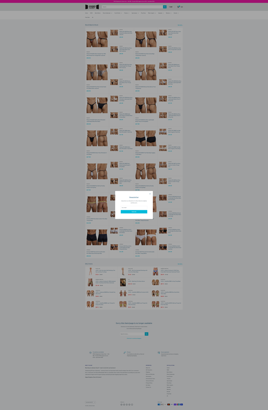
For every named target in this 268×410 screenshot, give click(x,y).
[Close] (150, 194)
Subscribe (134, 211)
